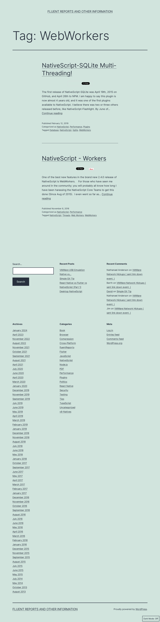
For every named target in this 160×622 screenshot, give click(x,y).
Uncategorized (67, 407)
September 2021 (21, 356)
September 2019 (21, 399)
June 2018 (17, 450)
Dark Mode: (149, 618)
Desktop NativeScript (71, 291)
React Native (66, 386)
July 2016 (17, 518)
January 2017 (19, 493)
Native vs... (65, 274)
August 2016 (19, 514)
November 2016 (20, 501)
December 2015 (20, 548)
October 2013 (19, 587)
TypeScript (65, 403)
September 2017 (21, 467)
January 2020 (19, 386)
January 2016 (19, 544)
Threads (66, 215)
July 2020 (17, 369)
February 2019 (20, 424)
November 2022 (21, 339)
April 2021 (17, 364)
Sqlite (75, 130)
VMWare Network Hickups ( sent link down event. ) (124, 274)
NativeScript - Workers (74, 158)
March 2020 (18, 381)
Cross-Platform (68, 343)
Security (64, 390)
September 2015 (21, 557)
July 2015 (17, 566)
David (110, 291)
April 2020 (17, 377)
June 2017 (17, 471)
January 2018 (19, 458)
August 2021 (19, 360)
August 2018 (19, 441)
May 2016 (17, 527)
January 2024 (19, 330)
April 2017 (17, 480)
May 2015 (17, 574)
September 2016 (21, 510)
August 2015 (19, 561)
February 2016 (20, 540)
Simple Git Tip (67, 278)
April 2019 (17, 416)
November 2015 (20, 553)
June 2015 (17, 570)
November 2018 (20, 437)
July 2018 (17, 446)
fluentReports (67, 347)
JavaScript (65, 356)
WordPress (141, 609)
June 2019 (17, 407)
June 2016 (17, 523)
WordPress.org (114, 343)
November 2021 (20, 347)
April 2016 (17, 531)
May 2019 (17, 411)
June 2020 (18, 373)
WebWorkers (85, 130)
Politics (63, 381)
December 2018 (20, 433)
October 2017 (19, 463)
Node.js (64, 364)
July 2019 (17, 403)
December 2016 (20, 497)
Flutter (63, 351)
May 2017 (17, 476)
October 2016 (19, 506)
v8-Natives (65, 411)
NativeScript (63, 126)
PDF (62, 369)
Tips (62, 399)
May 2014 (17, 583)
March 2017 (18, 484)
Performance (76, 126)
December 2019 (20, 390)
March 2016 (18, 536)
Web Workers (77, 215)
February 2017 (20, 488)
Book (62, 330)
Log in (110, 330)
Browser (64, 334)
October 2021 (19, 351)
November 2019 (20, 394)
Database (54, 130)
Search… (17, 264)
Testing (64, 394)
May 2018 (17, 454)
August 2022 (19, 343)
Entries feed (113, 334)
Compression (67, 339)
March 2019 (18, 420)
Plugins (86, 126)
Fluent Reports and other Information (80, 11)
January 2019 (19, 429)
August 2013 (19, 591)
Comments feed (115, 339)
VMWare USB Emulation (72, 270)
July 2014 (17, 578)
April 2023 (17, 334)
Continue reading (52, 113)
